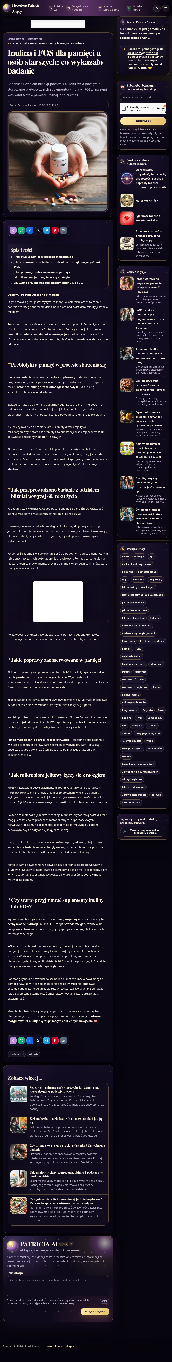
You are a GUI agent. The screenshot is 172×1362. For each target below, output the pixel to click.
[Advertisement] (58, 24)
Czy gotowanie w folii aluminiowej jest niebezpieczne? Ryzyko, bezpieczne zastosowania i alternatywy (66, 1201)
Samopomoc (155, 717)
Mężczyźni (156, 664)
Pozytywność (130, 710)
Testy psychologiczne (148, 733)
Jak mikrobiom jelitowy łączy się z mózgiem (43, 277)
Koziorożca (128, 641)
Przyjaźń (148, 710)
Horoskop (138, 579)
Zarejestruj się (143, 121)
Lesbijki (126, 648)
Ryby (139, 717)
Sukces (126, 733)
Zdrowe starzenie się (134, 794)
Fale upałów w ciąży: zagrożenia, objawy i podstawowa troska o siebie (66, 1174)
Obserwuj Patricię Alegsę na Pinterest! (33, 295)
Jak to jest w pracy (133, 602)
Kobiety (154, 618)
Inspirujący (155, 579)
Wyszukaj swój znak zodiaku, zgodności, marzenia (142, 831)
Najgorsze (140, 671)
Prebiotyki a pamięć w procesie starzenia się (43, 257)
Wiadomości (35, 38)
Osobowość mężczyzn (135, 687)
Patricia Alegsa (27, 105)
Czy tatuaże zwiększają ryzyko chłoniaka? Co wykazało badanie (67, 1147)
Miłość (126, 671)
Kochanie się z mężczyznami (138, 633)
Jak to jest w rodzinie (134, 610)
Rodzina (126, 717)
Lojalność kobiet (131, 656)
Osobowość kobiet (133, 679)
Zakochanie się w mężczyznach (140, 771)
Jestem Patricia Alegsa (141, 22)
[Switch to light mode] (157, 8)
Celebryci (127, 571)
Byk (151, 556)
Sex (124, 725)
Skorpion (137, 725)
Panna (156, 687)
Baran (125, 556)
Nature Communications (85, 717)
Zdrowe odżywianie (133, 787)
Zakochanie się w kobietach (138, 764)
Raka (161, 710)
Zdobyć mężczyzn (132, 779)
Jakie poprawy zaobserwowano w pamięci (42, 272)
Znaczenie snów (131, 802)
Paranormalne (130, 694)
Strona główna (16, 38)
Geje (124, 579)
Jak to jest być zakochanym (138, 587)
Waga (149, 740)
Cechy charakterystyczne (136, 564)
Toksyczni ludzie (131, 740)
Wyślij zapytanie (95, 1311)
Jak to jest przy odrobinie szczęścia (142, 594)
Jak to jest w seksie (133, 618)
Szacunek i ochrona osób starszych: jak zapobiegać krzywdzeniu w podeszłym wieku (64, 1089)
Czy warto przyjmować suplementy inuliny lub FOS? (48, 283)
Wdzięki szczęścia (132, 748)
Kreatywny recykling (152, 641)
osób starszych (58, 382)
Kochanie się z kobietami (136, 625)
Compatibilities (147, 571)
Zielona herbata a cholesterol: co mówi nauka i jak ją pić (66, 1120)
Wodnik (126, 756)
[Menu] (165, 8)
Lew (138, 648)
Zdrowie (33, 1054)
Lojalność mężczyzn (133, 664)
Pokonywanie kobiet (134, 702)
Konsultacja (15, 1273)
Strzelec (152, 725)
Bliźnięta (139, 556)
